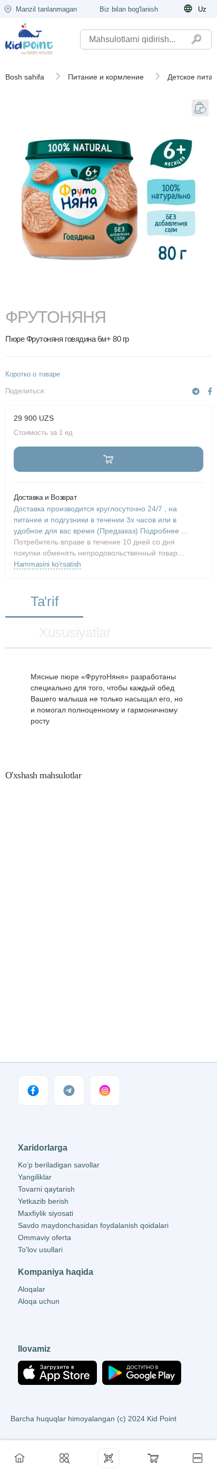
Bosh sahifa (24, 77)
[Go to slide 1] (39, 293)
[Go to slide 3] (178, 293)
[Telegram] (196, 391)
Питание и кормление (106, 77)
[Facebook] (210, 391)
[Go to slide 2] (108, 293)
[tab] (44, 602)
